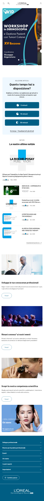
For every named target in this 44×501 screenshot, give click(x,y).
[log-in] (38, 3)
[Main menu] (3, 3)
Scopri (7, 295)
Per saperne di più (8, 429)
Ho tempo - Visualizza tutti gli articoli (22, 131)
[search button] (8, 3)
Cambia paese (12, 478)
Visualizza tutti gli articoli (32, 242)
